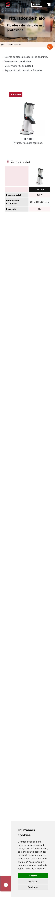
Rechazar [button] (33, 881)
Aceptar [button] (33, 875)
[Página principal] (8, 4)
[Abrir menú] (49, 4)
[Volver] (45, 5)
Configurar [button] (33, 887)
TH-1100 (39, 189)
